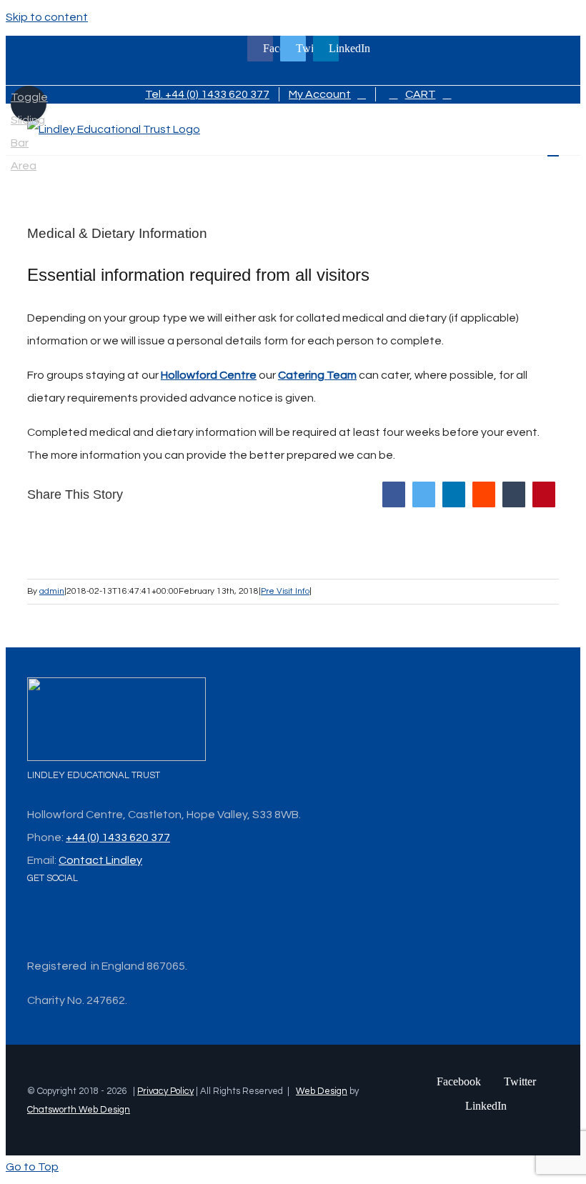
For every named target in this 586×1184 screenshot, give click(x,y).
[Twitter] (423, 494)
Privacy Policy (165, 1091)
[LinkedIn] (453, 494)
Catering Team (317, 375)
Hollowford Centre (209, 375)
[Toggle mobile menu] (553, 148)
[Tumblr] (513, 494)
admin (51, 591)
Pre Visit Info (285, 591)
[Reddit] (483, 494)
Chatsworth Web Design (78, 1110)
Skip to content (47, 17)
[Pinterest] (543, 494)
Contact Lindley (100, 860)
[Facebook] (393, 494)
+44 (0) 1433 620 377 (118, 837)
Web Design (321, 1091)
